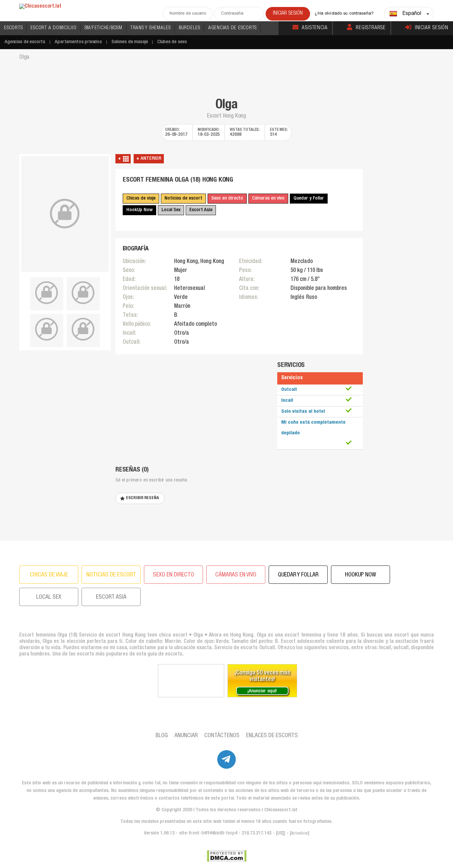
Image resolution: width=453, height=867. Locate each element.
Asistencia (314, 28)
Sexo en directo (227, 198)
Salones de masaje (129, 42)
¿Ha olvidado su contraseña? (344, 14)
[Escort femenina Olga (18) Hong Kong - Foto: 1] (65, 214)
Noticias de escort (183, 198)
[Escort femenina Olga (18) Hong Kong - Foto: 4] (46, 329)
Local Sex (171, 210)
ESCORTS (13, 28)
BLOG (162, 736)
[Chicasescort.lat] (40, 7)
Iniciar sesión (431, 28)
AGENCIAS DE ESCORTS (232, 28)
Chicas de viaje (141, 198)
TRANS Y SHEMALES (150, 28)
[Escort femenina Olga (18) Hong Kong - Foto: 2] (46, 292)
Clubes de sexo (172, 42)
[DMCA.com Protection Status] (227, 856)
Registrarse (371, 28)
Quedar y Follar (308, 198)
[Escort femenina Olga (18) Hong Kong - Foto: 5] (83, 329)
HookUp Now (139, 210)
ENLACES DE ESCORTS (272, 736)
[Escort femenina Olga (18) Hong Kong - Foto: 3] (83, 292)
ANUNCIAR (186, 736)
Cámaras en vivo (268, 198)
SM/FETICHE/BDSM (103, 28)
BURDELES (189, 28)
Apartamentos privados (78, 42)
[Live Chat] (191, 680)
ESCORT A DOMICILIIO (53, 28)
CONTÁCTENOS (221, 736)
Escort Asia (200, 210)
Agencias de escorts (25, 42)
